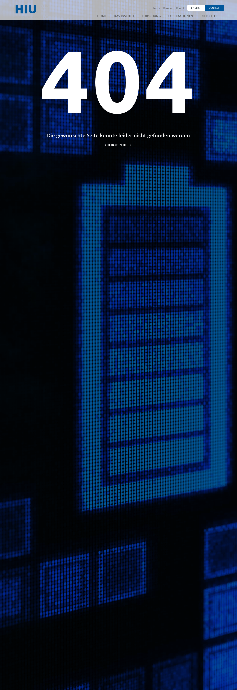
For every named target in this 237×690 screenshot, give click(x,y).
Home (101, 16)
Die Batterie (210, 16)
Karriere (167, 8)
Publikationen (180, 16)
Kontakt (181, 8)
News (156, 8)
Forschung (151, 16)
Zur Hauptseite (116, 145)
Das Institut (124, 16)
